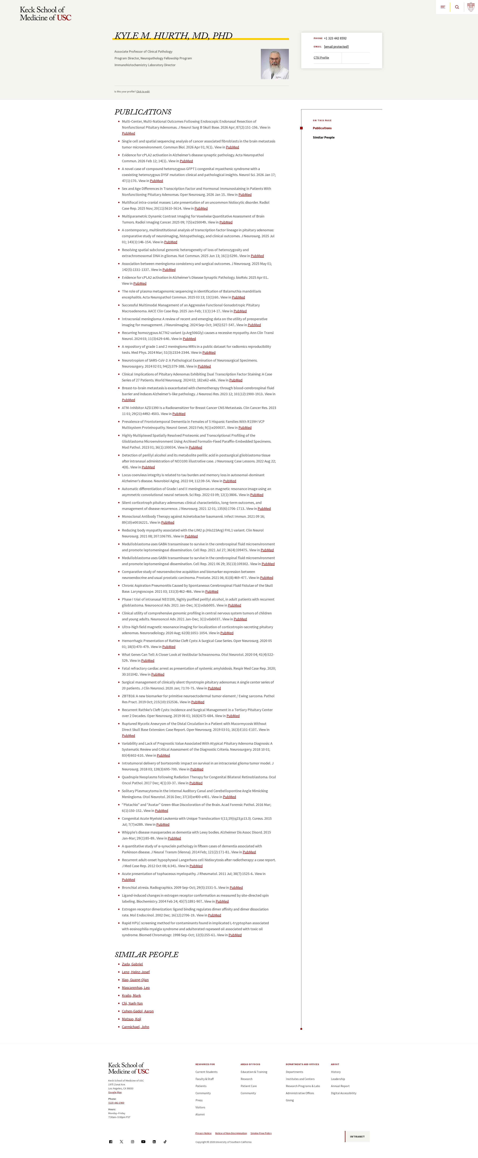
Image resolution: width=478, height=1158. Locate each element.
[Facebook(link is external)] (110, 1141)
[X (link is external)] (121, 1141)
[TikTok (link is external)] (165, 1141)
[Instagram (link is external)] (132, 1141)
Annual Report (340, 1086)
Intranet (357, 1136)
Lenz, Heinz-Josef (136, 971)
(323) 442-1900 (116, 1102)
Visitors (200, 1107)
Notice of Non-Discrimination (231, 1133)
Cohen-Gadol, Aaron (138, 1011)
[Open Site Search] (457, 7)
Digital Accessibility (343, 1093)
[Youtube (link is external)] (143, 1141)
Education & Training (254, 1072)
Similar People (324, 137)
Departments (294, 1072)
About (335, 1064)
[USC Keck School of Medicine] (45, 13)
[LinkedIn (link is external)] (154, 1141)
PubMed (128, 133)
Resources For (205, 1064)
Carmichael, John (135, 1026)
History (336, 1072)
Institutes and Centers (300, 1079)
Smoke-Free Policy (261, 1133)
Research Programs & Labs (303, 1086)
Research (246, 1079)
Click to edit (143, 91)
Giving (290, 1100)
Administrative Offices (300, 1093)
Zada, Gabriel (132, 964)
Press (199, 1100)
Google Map (115, 1092)
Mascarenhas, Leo (136, 987)
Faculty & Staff (204, 1079)
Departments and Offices (302, 1064)
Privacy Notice (203, 1133)
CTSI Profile (321, 57)
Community (203, 1093)
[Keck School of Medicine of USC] (128, 1069)
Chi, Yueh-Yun (132, 1003)
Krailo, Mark (131, 995)
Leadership (338, 1079)
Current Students (206, 1072)
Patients (201, 1086)
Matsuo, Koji (131, 1018)
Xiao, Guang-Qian (135, 979)
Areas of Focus (250, 1064)
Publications (322, 128)
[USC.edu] (471, 7)
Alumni (200, 1114)
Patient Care (249, 1086)
